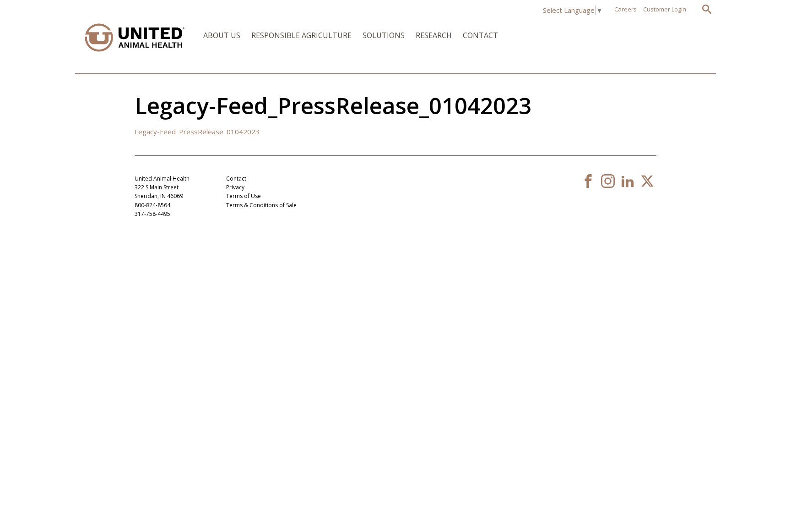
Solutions (384, 35)
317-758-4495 (152, 214)
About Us (221, 35)
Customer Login (664, 9)
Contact (480, 35)
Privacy (235, 187)
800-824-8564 (152, 205)
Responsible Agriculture (301, 35)
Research (434, 35)
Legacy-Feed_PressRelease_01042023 (197, 131)
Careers (625, 9)
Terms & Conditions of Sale (261, 205)
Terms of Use (243, 196)
